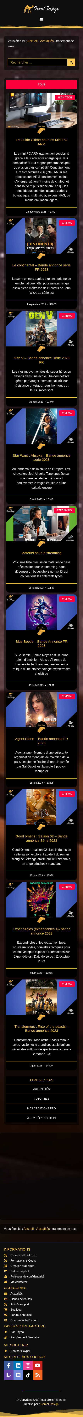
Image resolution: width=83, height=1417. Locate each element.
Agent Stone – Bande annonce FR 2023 (41, 741)
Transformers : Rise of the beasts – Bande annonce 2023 (41, 1029)
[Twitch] (9, 1375)
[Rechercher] (71, 62)
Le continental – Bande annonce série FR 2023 (41, 267)
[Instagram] (28, 1365)
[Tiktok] (28, 1375)
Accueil (32, 41)
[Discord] (18, 1375)
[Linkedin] (18, 1365)
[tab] (41, 84)
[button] (41, 19)
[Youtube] (37, 1365)
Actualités (47, 41)
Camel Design (49, 1404)
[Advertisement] (41, 1176)
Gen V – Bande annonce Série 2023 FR (41, 360)
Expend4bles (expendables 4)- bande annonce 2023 (41, 931)
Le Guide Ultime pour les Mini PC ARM (41, 142)
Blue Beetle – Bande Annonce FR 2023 (41, 644)
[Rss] (37, 1375)
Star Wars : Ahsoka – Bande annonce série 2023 (41, 458)
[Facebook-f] (9, 1365)
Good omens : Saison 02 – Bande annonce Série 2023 (41, 838)
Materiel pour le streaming (41, 553)
